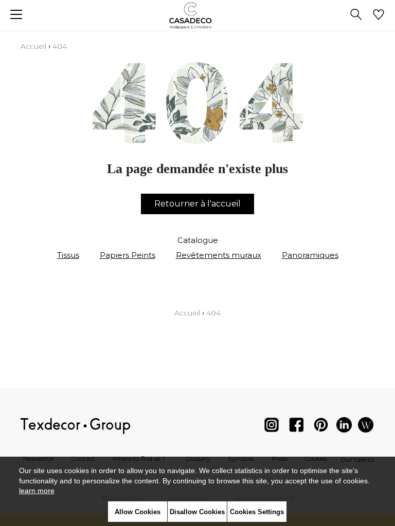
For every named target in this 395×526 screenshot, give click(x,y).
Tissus (68, 255)
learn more (37, 490)
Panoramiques (310, 255)
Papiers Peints (127, 255)
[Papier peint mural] (365, 427)
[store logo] (197, 16)
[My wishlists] (378, 15)
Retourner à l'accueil (197, 204)
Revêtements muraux (218, 255)
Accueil (33, 46)
